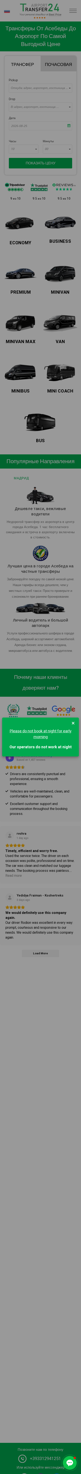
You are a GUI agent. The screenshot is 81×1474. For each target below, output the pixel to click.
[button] (70, 1463)
